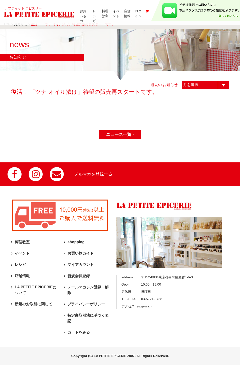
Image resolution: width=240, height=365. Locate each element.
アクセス (136, 306)
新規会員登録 (79, 276)
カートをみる (79, 332)
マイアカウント (81, 265)
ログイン (138, 13)
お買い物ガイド (81, 253)
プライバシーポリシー (86, 304)
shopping (76, 242)
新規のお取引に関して (33, 304)
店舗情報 (22, 276)
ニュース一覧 (119, 134)
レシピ (20, 265)
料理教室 (22, 242)
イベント (22, 253)
